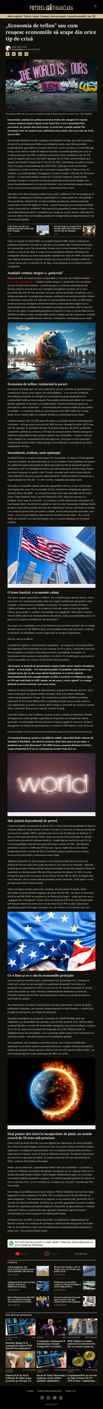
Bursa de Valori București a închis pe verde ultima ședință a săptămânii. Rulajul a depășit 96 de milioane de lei (51, 1378)
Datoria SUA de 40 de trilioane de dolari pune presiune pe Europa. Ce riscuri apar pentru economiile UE (18, 1378)
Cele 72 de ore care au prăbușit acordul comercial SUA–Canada (20, 228)
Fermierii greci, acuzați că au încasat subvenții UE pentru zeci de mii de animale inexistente (68, 228)
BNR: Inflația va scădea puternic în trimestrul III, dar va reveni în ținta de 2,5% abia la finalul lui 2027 (82, 1344)
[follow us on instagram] (51, 1253)
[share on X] (14, 54)
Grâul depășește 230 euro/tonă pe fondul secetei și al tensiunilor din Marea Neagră (21, 1269)
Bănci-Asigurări (15, 16)
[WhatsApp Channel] (61, 1398)
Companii (44, 16)
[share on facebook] (7, 54)
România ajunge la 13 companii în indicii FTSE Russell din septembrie (19, 1345)
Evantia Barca (17, 49)
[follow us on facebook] (80, 1253)
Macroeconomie (58, 16)
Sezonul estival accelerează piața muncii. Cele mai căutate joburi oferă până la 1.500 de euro (67, 1299)
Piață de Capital (31, 16)
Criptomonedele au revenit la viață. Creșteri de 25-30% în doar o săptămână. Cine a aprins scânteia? (82, 1378)
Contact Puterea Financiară (49, 1391)
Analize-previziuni (33, 49)
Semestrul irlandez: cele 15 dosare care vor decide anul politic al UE (67, 1269)
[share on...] (26, 54)
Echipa (31, 1391)
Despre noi (70, 1391)
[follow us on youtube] (22, 1254)
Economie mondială (76, 16)
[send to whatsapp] (20, 54)
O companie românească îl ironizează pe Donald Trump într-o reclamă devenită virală (51, 1344)
